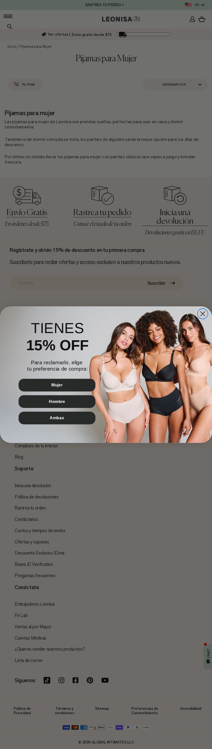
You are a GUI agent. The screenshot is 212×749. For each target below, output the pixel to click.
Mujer (56, 385)
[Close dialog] (202, 313)
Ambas (57, 417)
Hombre (57, 401)
